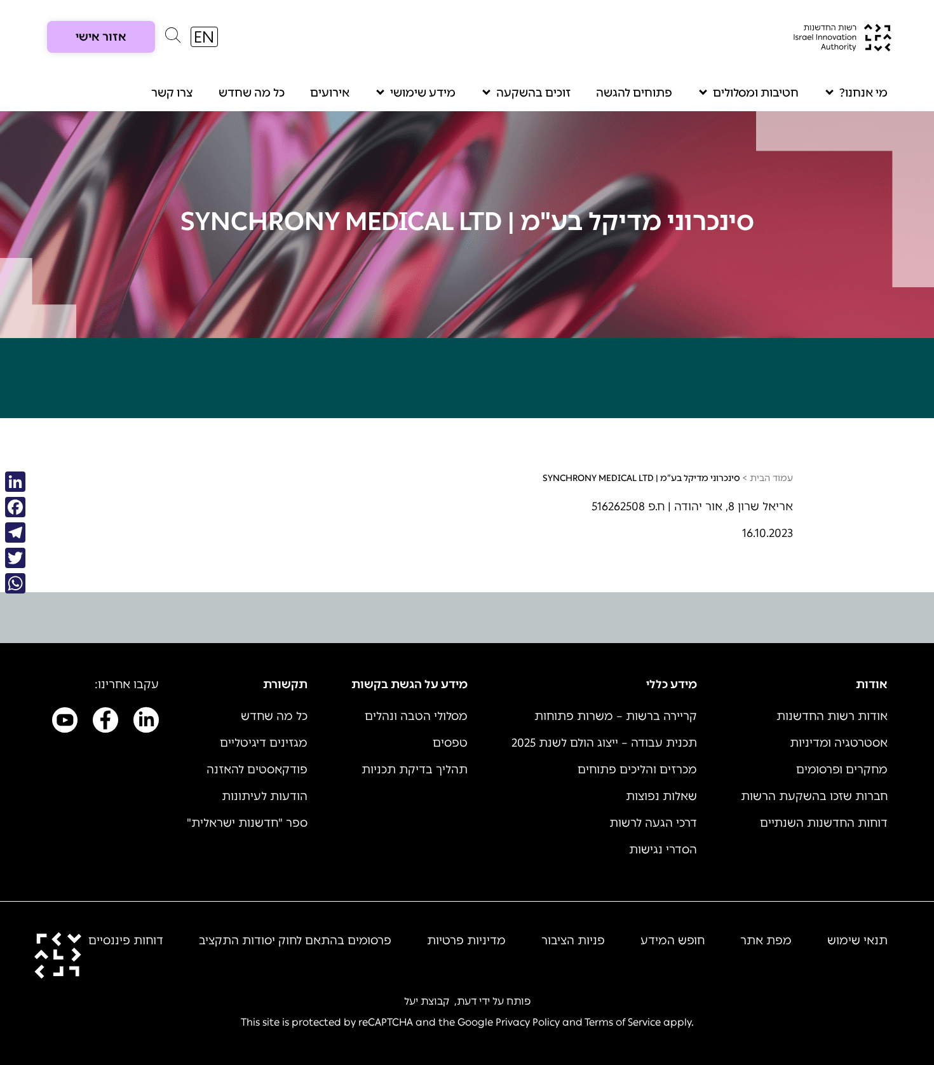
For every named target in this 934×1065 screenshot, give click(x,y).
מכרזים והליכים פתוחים (637, 770)
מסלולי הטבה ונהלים (416, 716)
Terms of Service (623, 1022)
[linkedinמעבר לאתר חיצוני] (146, 722)
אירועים (329, 93)
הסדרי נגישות (663, 850)
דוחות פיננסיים (125, 940)
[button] (172, 38)
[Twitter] (15, 558)
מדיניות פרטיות (466, 940)
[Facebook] (15, 507)
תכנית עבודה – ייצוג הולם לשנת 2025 (604, 743)
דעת (467, 1001)
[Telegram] (15, 532)
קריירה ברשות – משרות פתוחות (615, 716)
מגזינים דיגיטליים (264, 743)
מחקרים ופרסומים (842, 770)
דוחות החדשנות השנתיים (824, 823)
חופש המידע (672, 940)
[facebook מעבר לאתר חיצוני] (105, 722)
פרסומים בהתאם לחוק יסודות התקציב (295, 940)
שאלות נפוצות (661, 796)
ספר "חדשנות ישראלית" (247, 823)
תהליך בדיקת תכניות (415, 770)
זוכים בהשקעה (533, 93)
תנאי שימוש (857, 940)
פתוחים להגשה (634, 93)
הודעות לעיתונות (265, 796)
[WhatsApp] (15, 583)
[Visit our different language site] (204, 37)
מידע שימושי (423, 93)
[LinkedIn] (15, 481)
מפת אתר (766, 940)
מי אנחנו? (863, 93)
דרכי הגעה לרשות (653, 823)
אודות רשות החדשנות (832, 716)
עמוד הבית (771, 478)
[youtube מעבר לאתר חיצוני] (65, 722)
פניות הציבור (573, 940)
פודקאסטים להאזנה (257, 770)
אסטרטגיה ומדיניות (839, 743)
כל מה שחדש (252, 93)
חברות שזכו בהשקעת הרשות (814, 796)
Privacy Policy (528, 1022)
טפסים (450, 743)
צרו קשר (172, 93)
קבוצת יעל (426, 1001)
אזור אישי (101, 37)
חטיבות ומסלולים (756, 93)
